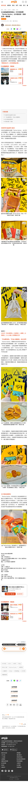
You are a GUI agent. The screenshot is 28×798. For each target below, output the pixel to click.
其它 (17, 9)
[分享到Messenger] (17, 29)
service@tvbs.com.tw (11, 744)
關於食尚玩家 (4, 753)
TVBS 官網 (11, 779)
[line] (9, 771)
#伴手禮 (4, 663)
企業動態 (3, 759)
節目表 (2, 765)
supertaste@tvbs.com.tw (12, 742)
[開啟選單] (2, 2)
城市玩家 (3, 5)
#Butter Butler (13, 667)
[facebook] (2, 771)
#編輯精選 (4, 674)
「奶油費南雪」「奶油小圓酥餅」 (13, 117)
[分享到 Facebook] (11, 29)
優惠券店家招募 (4, 761)
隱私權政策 (19, 755)
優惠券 (9, 5)
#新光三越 (4, 667)
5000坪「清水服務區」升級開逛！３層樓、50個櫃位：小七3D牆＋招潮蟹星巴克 (13, 334)
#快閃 (14, 663)
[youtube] (6, 771)
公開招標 (19, 763)
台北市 (9, 9)
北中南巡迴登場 (9, 119)
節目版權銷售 (19, 761)
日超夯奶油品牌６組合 (10, 115)
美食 (20, 5)
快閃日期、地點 (9, 121)
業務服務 (19, 753)
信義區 (13, 9)
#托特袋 (23, 671)
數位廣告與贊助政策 (21, 759)
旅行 (24, 5)
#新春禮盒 (16, 671)
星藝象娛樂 (19, 767)
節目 (13, 5)
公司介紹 (3, 755)
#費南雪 (21, 667)
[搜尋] (23, 2)
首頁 (2, 9)
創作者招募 (3, 763)
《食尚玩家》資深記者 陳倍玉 (12, 25)
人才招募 (3, 757)
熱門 (17, 5)
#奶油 (10, 671)
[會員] (26, 2)
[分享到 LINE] (14, 29)
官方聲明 (19, 765)
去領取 (20, 74)
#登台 (19, 663)
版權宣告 (3, 767)
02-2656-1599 (11, 746)
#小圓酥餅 (4, 671)
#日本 (9, 663)
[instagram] (12, 771)
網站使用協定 (19, 757)
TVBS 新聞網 (16, 779)
